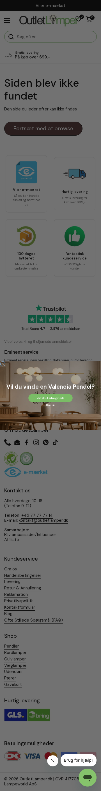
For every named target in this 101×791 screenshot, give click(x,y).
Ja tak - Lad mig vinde (50, 398)
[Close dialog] (3, 364)
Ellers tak (50, 405)
